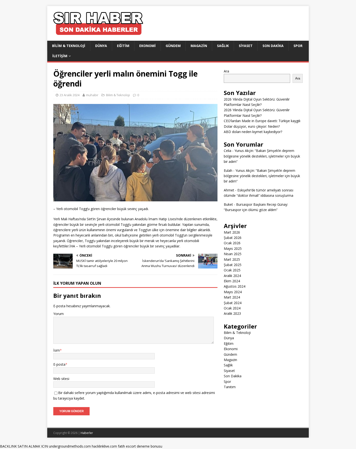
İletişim (59, 56)
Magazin (199, 45)
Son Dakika (273, 45)
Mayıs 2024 (233, 292)
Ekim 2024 (232, 281)
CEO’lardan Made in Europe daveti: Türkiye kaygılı (262, 120)
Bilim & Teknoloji (68, 45)
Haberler (87, 433)
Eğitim (123, 45)
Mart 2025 (232, 259)
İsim (56, 350)
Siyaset (246, 45)
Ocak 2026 (232, 243)
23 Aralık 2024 (69, 95)
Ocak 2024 (232, 308)
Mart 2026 (232, 232)
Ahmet (229, 190)
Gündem (173, 45)
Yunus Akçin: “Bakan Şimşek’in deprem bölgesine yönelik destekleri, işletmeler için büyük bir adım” (262, 156)
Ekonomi (147, 45)
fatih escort (127, 446)
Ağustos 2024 (234, 286)
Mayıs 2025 (233, 248)
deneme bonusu (149, 446)
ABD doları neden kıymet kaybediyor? (253, 131)
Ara (226, 71)
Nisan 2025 (232, 254)
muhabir (92, 95)
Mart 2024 (232, 297)
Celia (227, 150)
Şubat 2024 (232, 302)
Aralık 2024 (232, 275)
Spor (298, 45)
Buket (228, 204)
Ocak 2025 (232, 270)
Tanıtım (230, 387)
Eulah (228, 170)
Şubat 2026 (232, 237)
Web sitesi (61, 378)
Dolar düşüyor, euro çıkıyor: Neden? (252, 126)
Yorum (58, 313)
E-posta (59, 364)
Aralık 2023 (232, 313)
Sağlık (223, 45)
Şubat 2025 (232, 264)
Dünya (101, 45)
